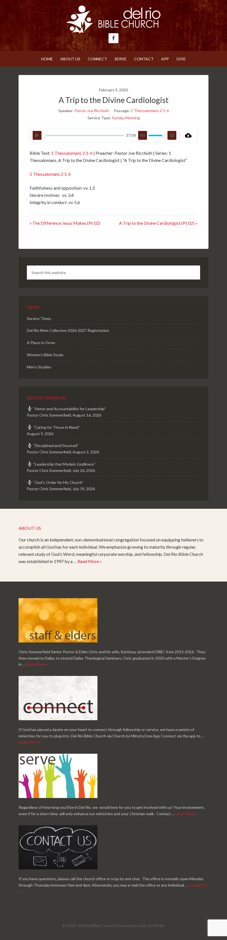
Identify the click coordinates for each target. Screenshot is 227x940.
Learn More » (37, 664)
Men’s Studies (39, 367)
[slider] (83, 135)
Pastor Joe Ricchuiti (91, 110)
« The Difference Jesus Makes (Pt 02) (65, 223)
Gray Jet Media (151, 925)
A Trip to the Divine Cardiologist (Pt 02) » (158, 223)
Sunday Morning (126, 117)
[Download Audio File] (188, 135)
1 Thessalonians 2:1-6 (150, 110)
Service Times (39, 318)
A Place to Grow (41, 342)
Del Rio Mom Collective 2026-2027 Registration (68, 330)
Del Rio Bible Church (113, 19)
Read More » (90, 561)
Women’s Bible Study (45, 354)
